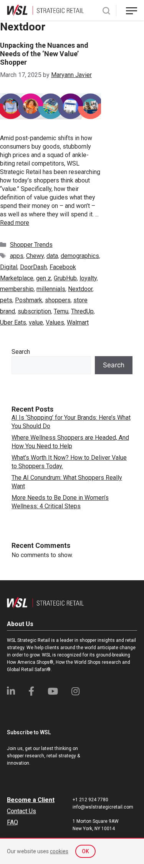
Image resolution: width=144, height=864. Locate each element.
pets (6, 300)
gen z (43, 278)
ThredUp (82, 311)
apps (16, 256)
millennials (50, 289)
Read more (14, 222)
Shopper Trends (31, 244)
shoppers (58, 300)
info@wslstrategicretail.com (103, 807)
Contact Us (21, 811)
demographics (80, 256)
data (52, 256)
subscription (34, 311)
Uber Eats (13, 322)
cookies (59, 851)
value (36, 322)
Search (21, 351)
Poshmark (28, 300)
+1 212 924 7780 (90, 799)
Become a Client (31, 800)
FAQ (12, 822)
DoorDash (33, 267)
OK (85, 851)
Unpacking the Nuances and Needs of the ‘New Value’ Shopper (44, 53)
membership (17, 289)
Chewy (35, 256)
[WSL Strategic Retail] (45, 9)
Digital (8, 267)
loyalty (88, 278)
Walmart (78, 322)
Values (55, 322)
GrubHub (65, 278)
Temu (61, 311)
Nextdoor (80, 289)
